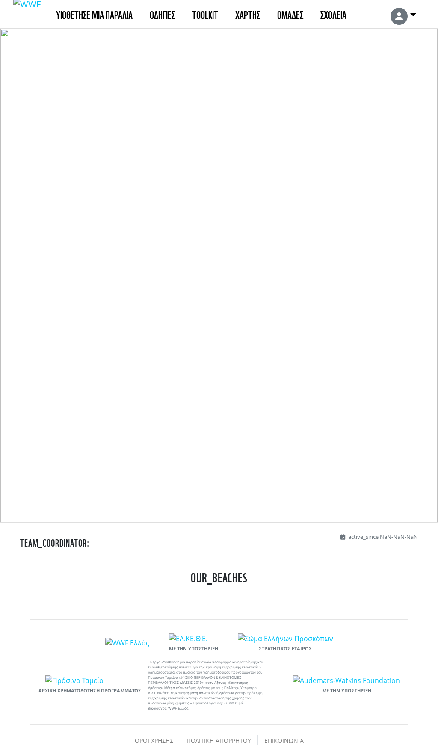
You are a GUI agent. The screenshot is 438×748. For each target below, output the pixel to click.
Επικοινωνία (284, 740)
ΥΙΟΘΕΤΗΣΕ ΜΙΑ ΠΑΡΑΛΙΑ (94, 13)
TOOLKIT (205, 13)
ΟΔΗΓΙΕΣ (162, 13)
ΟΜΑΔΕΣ (290, 13)
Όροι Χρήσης (154, 740)
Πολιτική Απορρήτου (218, 740)
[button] (403, 14)
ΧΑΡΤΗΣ (247, 13)
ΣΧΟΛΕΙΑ (333, 13)
